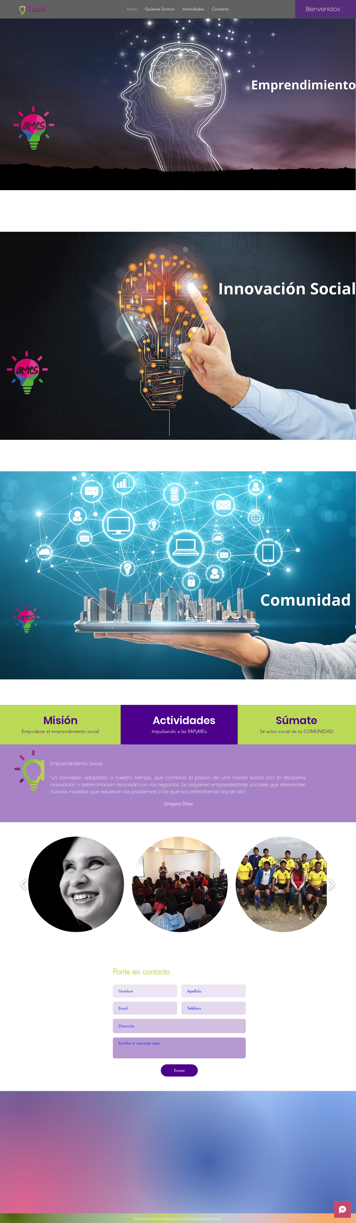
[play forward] (331, 884)
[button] (76, 884)
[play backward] (23, 884)
